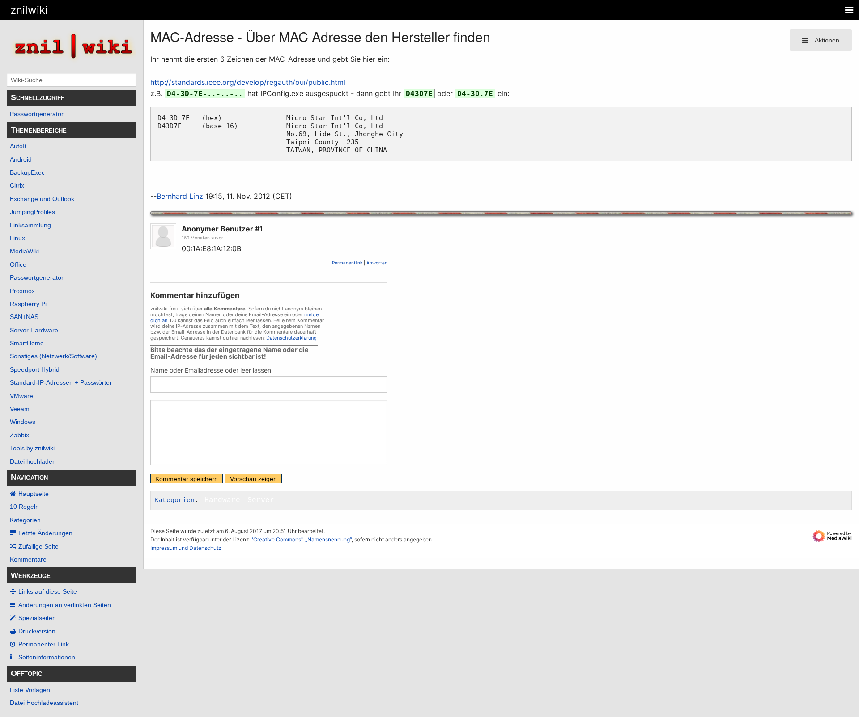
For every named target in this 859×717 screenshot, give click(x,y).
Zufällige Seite (38, 546)
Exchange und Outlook (42, 198)
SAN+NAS (24, 316)
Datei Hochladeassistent (44, 702)
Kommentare (28, 559)
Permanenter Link (43, 644)
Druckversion (36, 631)
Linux (17, 238)
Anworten (376, 262)
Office (18, 264)
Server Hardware (34, 330)
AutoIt (18, 146)
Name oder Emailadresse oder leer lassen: (211, 370)
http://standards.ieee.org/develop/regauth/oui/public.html (247, 82)
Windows (22, 421)
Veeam (20, 408)
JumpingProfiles (32, 211)
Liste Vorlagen (30, 689)
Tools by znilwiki (32, 448)
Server (260, 500)
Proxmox (22, 290)
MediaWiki (24, 251)
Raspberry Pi (28, 303)
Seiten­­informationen (46, 657)
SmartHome (27, 343)
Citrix (17, 185)
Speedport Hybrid (35, 369)
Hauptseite (33, 493)
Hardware (222, 500)
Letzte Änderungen (45, 533)
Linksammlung (30, 225)
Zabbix (19, 435)
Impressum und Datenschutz (185, 548)
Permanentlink (347, 262)
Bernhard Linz (180, 196)
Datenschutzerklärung (291, 338)
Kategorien (25, 520)
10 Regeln (24, 506)
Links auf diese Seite (47, 591)
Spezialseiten (37, 617)
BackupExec (27, 172)
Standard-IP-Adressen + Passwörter (61, 382)
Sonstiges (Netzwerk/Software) (53, 356)
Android (21, 159)
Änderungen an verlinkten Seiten (64, 604)
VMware (21, 395)
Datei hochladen (33, 461)
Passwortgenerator (37, 113)
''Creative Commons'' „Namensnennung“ (301, 539)
